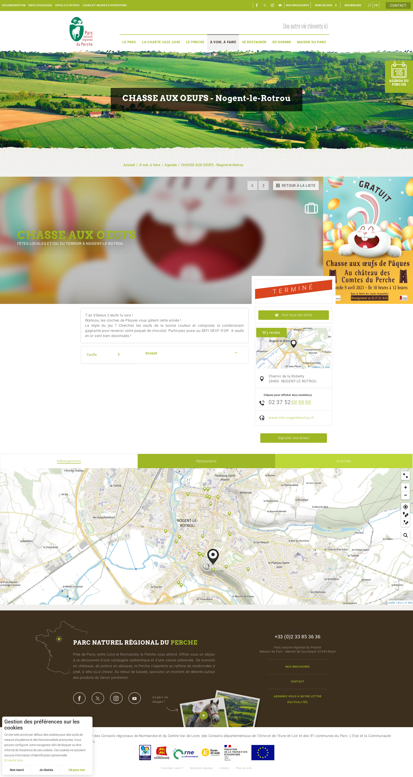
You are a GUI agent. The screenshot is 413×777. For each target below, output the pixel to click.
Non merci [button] (17, 770)
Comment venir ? (172, 768)
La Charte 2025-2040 (161, 42)
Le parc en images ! (160, 699)
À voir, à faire (223, 42)
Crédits (224, 768)
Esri (400, 602)
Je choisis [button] (46, 770)
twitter (98, 698)
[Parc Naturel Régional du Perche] (80, 31)
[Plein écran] (405, 476)
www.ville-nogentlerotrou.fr (291, 418)
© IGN (326, 367)
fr (376, 5)
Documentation (13, 5)
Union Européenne (262, 753)
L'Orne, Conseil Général (185, 753)
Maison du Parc (311, 42)
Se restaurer (254, 42)
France (236, 753)
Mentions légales (201, 768)
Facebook (257, 5)
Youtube (280, 5)
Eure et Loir (211, 753)
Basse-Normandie (161, 753)
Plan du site (244, 768)
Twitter (265, 5)
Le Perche (195, 42)
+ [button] (405, 487)
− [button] (405, 495)
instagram (116, 698)
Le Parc (129, 42)
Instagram (272, 5)
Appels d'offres (67, 5)
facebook (79, 698)
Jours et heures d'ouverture (104, 5)
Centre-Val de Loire (145, 753)
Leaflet (316, 367)
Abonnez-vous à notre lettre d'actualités (298, 699)
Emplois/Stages (40, 5)
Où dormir (281, 42)
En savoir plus (13, 760)
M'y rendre (271, 332)
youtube (134, 698)
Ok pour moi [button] (77, 770)
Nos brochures (297, 5)
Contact (398, 5)
